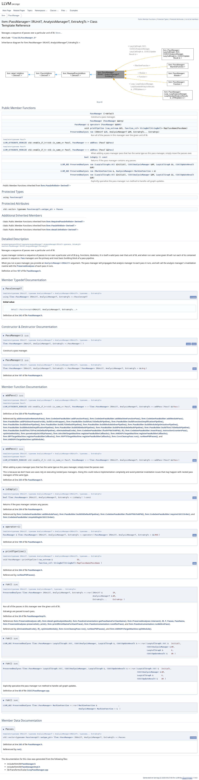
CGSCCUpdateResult (185, 164)
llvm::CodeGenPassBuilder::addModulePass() (162, 418)
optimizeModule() (11, 433)
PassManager (13, 15)
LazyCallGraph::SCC (105, 164)
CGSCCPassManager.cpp (38, 690)
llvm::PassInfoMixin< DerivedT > (56, 185)
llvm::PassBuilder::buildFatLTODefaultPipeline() (88, 421)
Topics (29, 10)
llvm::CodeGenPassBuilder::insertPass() (143, 430)
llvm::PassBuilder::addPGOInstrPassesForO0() (24, 421)
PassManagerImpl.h (36, 616)
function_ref (131, 128)
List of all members (191, 19)
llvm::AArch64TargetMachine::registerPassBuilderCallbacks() (81, 433)
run (91, 132)
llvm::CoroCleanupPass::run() (125, 436)
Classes (53, 10)
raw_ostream (112, 128)
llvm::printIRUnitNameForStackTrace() (65, 624)
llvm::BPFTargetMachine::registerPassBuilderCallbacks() (29, 436)
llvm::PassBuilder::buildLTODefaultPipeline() (61, 424)
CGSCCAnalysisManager (139, 164)
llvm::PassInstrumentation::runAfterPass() (104, 624)
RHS (118, 124)
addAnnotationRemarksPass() (31, 418)
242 (20, 315)
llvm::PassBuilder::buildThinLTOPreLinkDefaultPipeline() (29, 430)
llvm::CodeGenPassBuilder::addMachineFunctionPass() (115, 418)
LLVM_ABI (65, 164)
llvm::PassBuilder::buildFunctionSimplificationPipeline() (137, 421)
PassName (179, 621)
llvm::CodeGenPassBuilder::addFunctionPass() (67, 418)
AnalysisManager (124, 171)
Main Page (7, 10)
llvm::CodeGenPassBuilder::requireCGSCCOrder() (167, 514)
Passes (59, 209)
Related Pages (19, 10)
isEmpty (94, 157)
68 (20, 690)
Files (63, 10)
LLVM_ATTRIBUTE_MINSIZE (15, 143)
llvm (3, 15)
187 (18, 271)
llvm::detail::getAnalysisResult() (57, 621)
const (104, 157)
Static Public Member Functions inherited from (43, 221)
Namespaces (40, 10)
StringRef (145, 128)
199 (20, 542)
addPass (94, 143)
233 (20, 480)
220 (20, 413)
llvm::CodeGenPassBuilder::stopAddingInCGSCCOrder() (28, 517)
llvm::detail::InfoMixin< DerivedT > (62, 229)
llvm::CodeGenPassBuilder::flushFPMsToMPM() (99, 430)
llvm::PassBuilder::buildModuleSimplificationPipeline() (28, 427)
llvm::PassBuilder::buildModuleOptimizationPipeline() (153, 424)
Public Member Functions (147, 19)
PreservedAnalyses (79, 132)
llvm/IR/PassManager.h (23, 38)
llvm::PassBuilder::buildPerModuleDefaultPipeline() (119, 427)
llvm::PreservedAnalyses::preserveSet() (21, 624)
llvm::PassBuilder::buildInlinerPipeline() (21, 424)
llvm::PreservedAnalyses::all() (27, 621)
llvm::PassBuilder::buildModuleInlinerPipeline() (105, 424)
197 (20, 375)
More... (59, 33)
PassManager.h (34, 271)
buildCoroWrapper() (56, 421)
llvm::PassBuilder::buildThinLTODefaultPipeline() (167, 427)
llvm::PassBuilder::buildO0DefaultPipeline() (75, 427)
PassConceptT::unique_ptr (40, 209)
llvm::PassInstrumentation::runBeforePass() (149, 624)
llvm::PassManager (18, 297)
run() (19, 749)
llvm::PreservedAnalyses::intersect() (144, 621)
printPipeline (97, 128)
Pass (110, 143)
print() (43, 624)
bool (86, 157)
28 (20, 616)
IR (106, 132)
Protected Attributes (177, 19)
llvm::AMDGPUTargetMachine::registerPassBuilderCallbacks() (139, 433)
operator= (95, 124)
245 (20, 744)
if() (123, 430)
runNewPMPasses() (149, 436)
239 (20, 509)
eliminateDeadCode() (66, 430)
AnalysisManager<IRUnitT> (58, 263)
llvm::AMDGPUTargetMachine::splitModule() (23, 439)
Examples (74, 10)
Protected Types (162, 19)
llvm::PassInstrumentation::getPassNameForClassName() (99, 621)
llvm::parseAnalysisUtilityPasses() (36, 433)
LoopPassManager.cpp (37, 770)
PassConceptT (16, 197)
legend (99, 102)
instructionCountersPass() (175, 430)
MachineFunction (103, 171)
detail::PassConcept (21, 310)
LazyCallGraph (163, 164)
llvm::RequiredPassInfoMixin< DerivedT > (65, 221)
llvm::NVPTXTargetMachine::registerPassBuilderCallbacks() (83, 436)
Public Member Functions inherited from (37, 185)
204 (20, 570)
